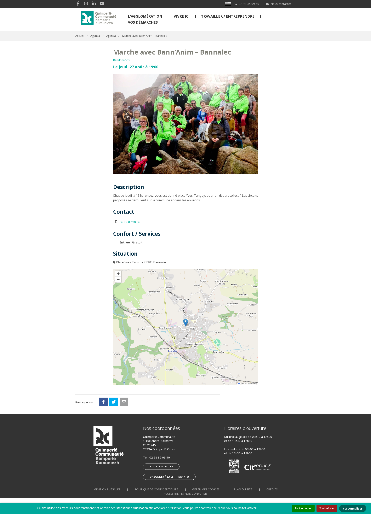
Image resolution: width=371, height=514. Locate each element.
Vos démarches (143, 22)
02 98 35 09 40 (159, 457)
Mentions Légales (107, 489)
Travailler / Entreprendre (227, 16)
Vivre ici (182, 16)
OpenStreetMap (252, 384)
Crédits (272, 489)
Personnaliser (352, 508)
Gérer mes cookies (206, 489)
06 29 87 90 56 (130, 222)
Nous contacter (280, 4)
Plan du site (243, 489)
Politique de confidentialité (156, 489)
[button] (185, 323)
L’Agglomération (145, 16)
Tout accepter (303, 508)
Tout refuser (326, 508)
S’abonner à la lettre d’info (169, 476)
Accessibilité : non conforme (185, 493)
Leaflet (242, 384)
